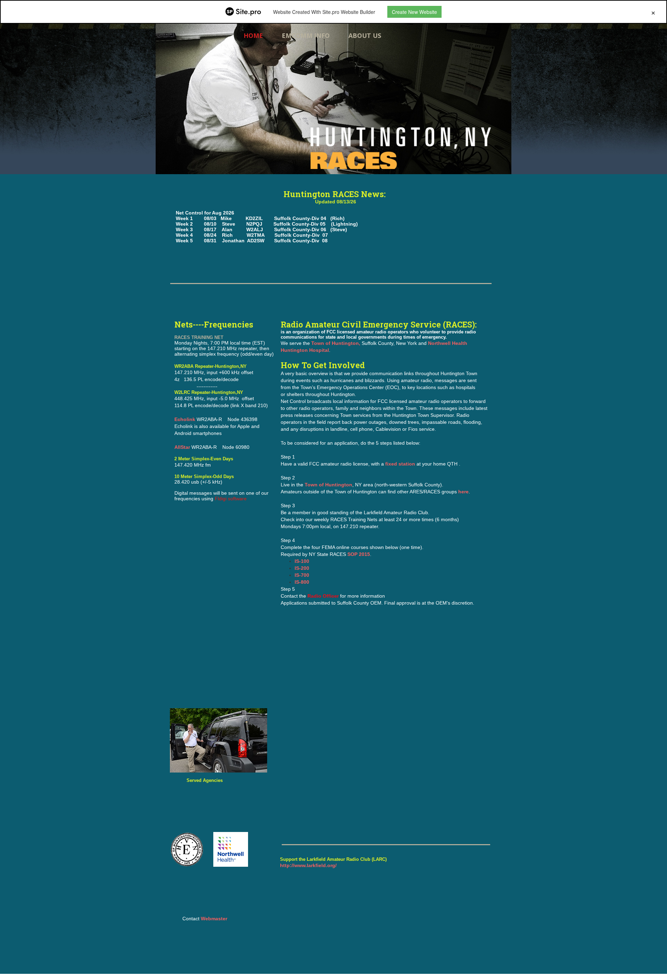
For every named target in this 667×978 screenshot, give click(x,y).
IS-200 (302, 568)
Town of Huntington (328, 484)
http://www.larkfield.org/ (308, 865)
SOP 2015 (358, 554)
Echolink (184, 419)
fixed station (401, 464)
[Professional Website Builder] (243, 12)
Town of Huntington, (335, 343)
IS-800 (302, 582)
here (463, 491)
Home (253, 35)
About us (364, 35)
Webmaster (214, 918)
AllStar (182, 447)
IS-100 (302, 561)
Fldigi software (231, 498)
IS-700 (302, 575)
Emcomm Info (306, 35)
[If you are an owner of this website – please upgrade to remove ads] (653, 12)
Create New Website (414, 11)
